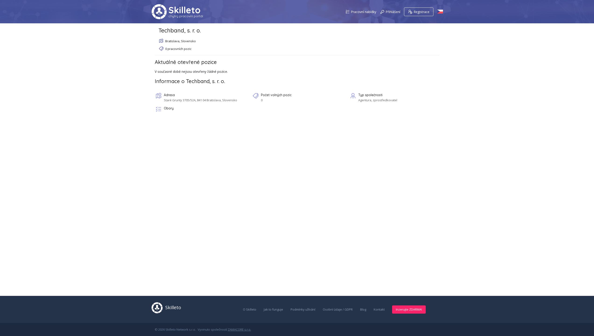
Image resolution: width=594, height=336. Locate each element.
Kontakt (379, 309)
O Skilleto (249, 309)
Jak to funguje (273, 309)
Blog (363, 309)
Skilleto (184, 10)
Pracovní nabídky (363, 12)
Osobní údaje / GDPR (338, 309)
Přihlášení (393, 12)
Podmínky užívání (303, 309)
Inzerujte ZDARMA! (409, 309)
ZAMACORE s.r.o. (239, 329)
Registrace (421, 12)
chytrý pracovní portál (186, 16)
